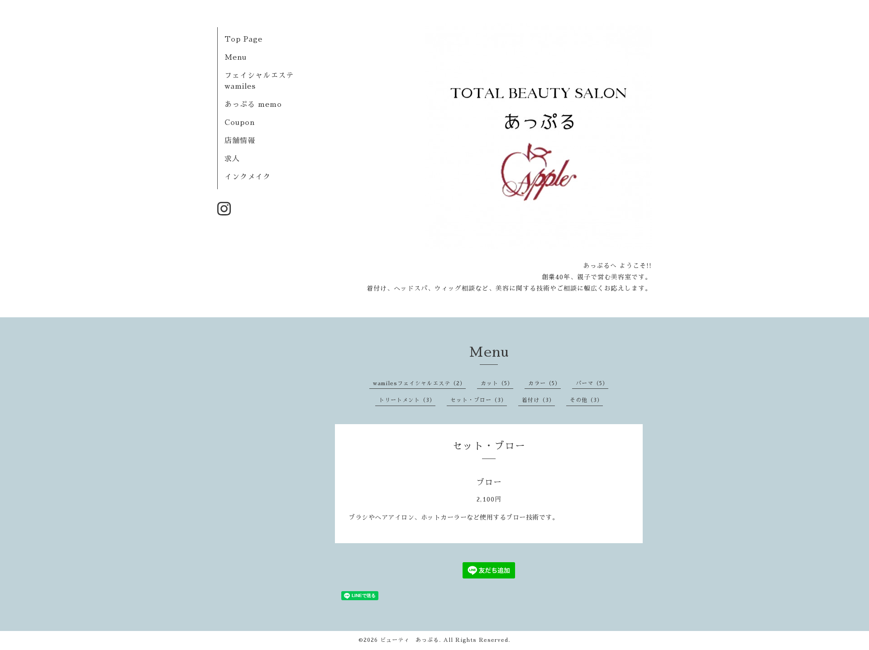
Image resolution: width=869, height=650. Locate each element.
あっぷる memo (253, 104)
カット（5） (497, 383)
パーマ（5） (592, 383)
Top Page (243, 39)
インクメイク (247, 177)
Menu (235, 57)
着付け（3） (538, 400)
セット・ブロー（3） (478, 400)
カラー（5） (544, 383)
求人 (232, 158)
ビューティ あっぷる (409, 640)
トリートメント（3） (407, 400)
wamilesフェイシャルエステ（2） (419, 383)
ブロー (489, 482)
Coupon (239, 122)
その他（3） (586, 400)
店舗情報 (239, 140)
